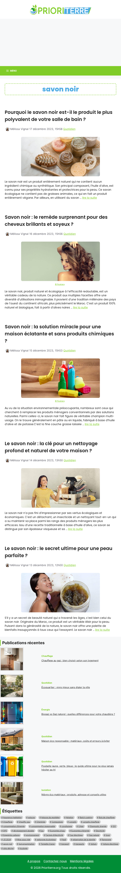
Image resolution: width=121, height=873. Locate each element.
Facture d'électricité (54, 835)
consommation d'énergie (14, 826)
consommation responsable (43, 826)
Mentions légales (82, 861)
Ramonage (106, 839)
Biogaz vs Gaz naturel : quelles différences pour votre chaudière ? (78, 714)
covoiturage (66, 826)
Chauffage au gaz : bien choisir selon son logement (69, 660)
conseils (72, 822)
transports (79, 844)
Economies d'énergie (80, 830)
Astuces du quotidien (50, 817)
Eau (42, 830)
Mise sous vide (23, 839)
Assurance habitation (12, 817)
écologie (24, 848)
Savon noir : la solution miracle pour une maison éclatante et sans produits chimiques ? (59, 333)
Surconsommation (27, 844)
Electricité (100, 830)
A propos (33, 861)
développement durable (23, 830)
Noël (64, 839)
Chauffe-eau (24, 822)
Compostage (57, 822)
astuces (31, 817)
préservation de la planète (83, 839)
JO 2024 (7, 839)
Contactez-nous (55, 861)
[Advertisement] (60, 42)
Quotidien (69, 129)
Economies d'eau (57, 830)
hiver (108, 835)
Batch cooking (86, 817)
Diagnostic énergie (98, 826)
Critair (81, 826)
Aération (69, 817)
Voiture (93, 844)
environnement (32, 835)
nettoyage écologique (46, 839)
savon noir (7, 844)
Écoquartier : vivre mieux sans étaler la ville (65, 687)
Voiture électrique (110, 844)
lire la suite (89, 198)
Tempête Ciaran (48, 844)
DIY (114, 826)
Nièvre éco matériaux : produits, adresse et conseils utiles (73, 794)
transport (65, 844)
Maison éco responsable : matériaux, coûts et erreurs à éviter (75, 740)
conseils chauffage (91, 822)
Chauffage (7, 822)
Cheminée (40, 822)
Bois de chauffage (107, 817)
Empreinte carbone (11, 835)
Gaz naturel (94, 835)
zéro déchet (8, 848)
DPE (5, 830)
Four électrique (76, 835)
